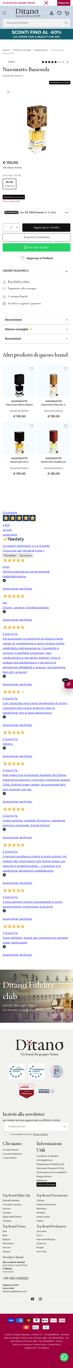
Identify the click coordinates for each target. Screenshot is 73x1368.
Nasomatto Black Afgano (19, 404)
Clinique (7, 1220)
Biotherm (41, 1208)
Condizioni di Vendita (47, 1156)
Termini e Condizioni (22, 1344)
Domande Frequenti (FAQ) (50, 1168)
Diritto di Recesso (46, 1184)
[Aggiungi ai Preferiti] (31, 369)
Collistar (40, 1200)
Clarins (39, 1220)
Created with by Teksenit (36, 1348)
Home (6, 50)
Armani (6, 1208)
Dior (5, 1231)
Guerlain (7, 1212)
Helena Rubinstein (46, 1204)
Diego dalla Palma (12, 1216)
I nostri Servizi (9, 1157)
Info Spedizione (44, 1160)
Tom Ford (41, 1251)
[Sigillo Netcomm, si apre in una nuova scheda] (56, 1071)
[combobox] (36, 23)
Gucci (39, 1235)
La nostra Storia (10, 1149)
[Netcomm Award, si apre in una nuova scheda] (26, 1091)
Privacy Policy (40, 1134)
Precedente (10, 555)
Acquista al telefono (37, 237)
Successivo (25, 555)
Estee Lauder (43, 1216)
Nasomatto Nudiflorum (53, 461)
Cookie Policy (54, 1344)
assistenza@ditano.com (15, 1291)
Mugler (40, 1247)
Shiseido (40, 1212)
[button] (4, 13)
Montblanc (8, 1243)
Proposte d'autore (59, 82)
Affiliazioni (41, 1180)
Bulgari (6, 1239)
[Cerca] (66, 23)
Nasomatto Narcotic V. (53, 404)
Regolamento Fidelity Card (50, 1164)
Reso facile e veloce (19, 281)
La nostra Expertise (12, 1153)
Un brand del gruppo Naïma (19, 2)
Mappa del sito (44, 1176)
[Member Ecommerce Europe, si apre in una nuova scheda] (36, 1071)
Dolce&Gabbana (11, 1200)
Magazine (63, 2)
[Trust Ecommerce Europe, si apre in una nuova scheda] (17, 1071)
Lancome (41, 1231)
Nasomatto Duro (19, 461)
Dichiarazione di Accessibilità (51, 1172)
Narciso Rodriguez (45, 1239)
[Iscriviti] (64, 1126)
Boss (5, 1235)
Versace (6, 1251)
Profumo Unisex (22, 50)
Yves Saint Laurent (12, 1204)
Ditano (59, 1341)
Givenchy (41, 1243)
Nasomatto (41, 50)
